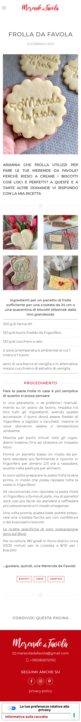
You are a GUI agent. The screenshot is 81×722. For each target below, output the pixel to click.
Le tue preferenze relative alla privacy (44, 708)
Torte (40, 579)
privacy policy (40, 691)
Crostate (56, 579)
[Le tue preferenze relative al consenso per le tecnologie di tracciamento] (74, 715)
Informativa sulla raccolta (26, 717)
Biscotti (24, 579)
